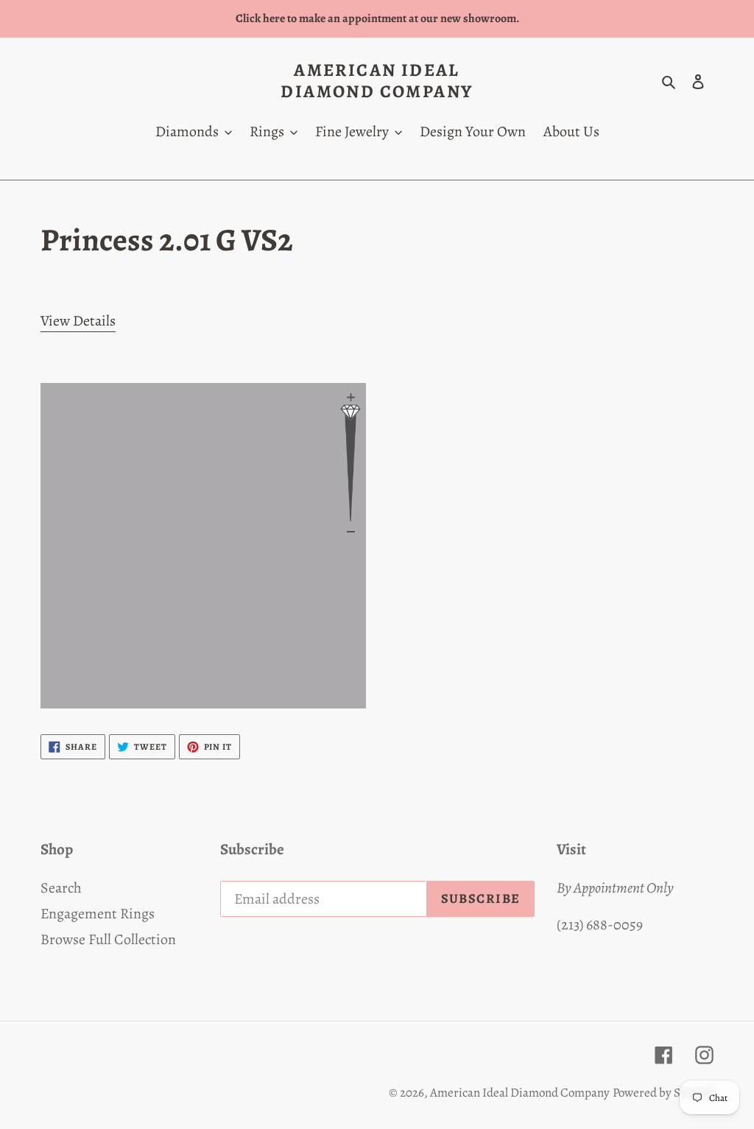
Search (61, 888)
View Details (78, 321)
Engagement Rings (97, 914)
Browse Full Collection (108, 939)
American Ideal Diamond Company (377, 81)
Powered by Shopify (663, 1092)
